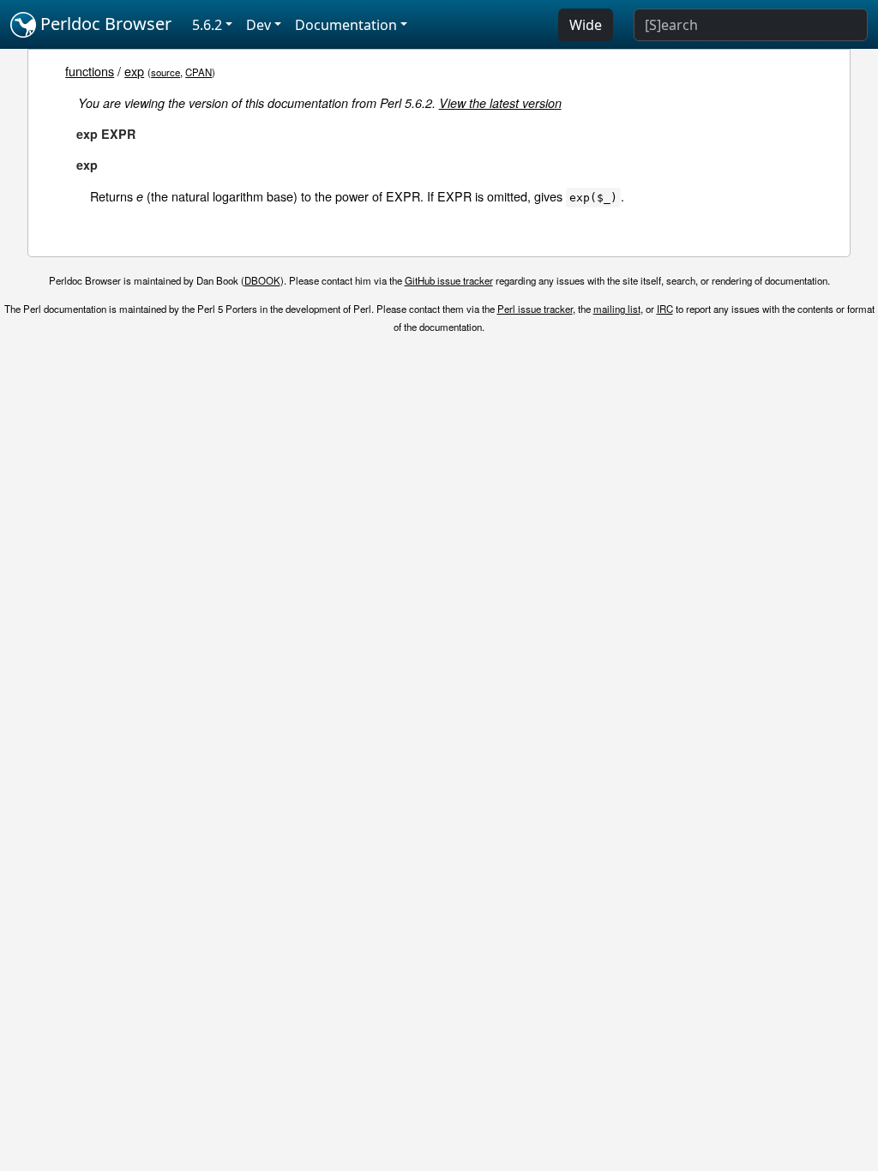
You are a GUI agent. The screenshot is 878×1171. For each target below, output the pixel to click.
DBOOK (262, 280)
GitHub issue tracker (449, 280)
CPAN (198, 72)
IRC (665, 308)
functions (89, 71)
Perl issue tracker (535, 308)
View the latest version (500, 102)
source (165, 72)
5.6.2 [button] (207, 24)
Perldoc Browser (103, 23)
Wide (585, 24)
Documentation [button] (346, 24)
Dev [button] (258, 24)
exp (134, 71)
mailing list (616, 308)
